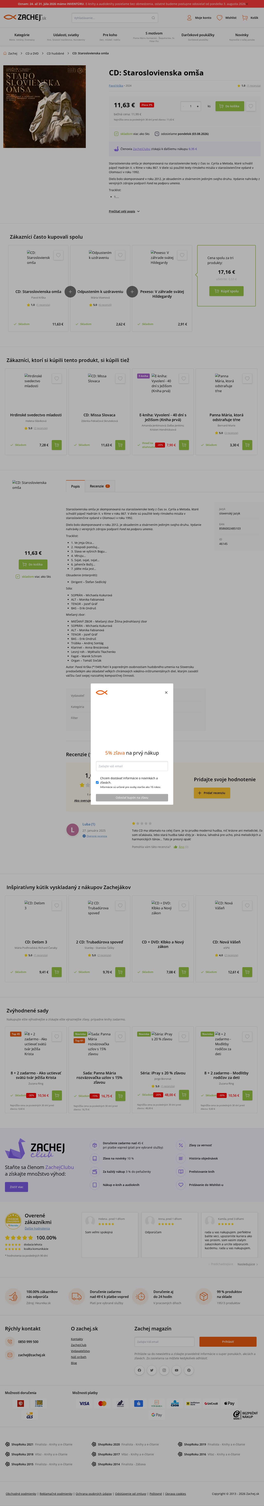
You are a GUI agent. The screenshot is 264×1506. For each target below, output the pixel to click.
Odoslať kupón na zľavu (132, 806)
